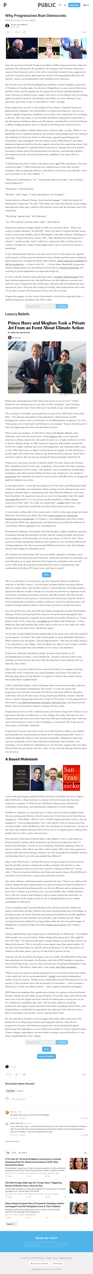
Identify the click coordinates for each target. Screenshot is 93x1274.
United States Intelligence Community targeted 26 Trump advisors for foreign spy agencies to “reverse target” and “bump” (35, 1190)
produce (53, 436)
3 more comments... (12, 1141)
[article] (46, 1167)
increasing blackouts (69, 267)
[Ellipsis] (86, 1112)
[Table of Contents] (2, 637)
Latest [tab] (13, 1153)
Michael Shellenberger (19, 24)
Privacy (48, 1258)
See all (10, 1224)
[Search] (60, 5)
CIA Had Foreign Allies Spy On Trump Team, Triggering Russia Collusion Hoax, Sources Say (33, 1184)
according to (43, 621)
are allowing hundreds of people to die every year (42, 702)
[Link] (2, 314)
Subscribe (74, 5)
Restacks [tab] (20, 1091)
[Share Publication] (65, 5)
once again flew (12, 499)
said (57, 163)
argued (52, 976)
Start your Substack (40, 1263)
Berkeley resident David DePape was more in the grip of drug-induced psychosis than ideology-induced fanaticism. (32, 1210)
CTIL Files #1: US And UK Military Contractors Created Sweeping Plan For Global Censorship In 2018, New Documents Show (33, 1162)
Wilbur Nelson (15, 1123)
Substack (35, 1269)
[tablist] (15, 1091)
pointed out (10, 476)
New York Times (58, 967)
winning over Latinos (56, 925)
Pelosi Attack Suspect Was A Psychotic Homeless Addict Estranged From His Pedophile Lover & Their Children (34, 1205)
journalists (71, 967)
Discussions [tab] (22, 1153)
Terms (55, 1258)
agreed (56, 200)
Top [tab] (8, 1153)
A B (11, 1112)
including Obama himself (66, 277)
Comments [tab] (11, 1091)
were (32, 522)
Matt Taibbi (55, 1173)
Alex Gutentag (41, 1173)
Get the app (57, 1263)
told (78, 937)
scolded (60, 503)
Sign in (86, 5)
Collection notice (65, 1258)
